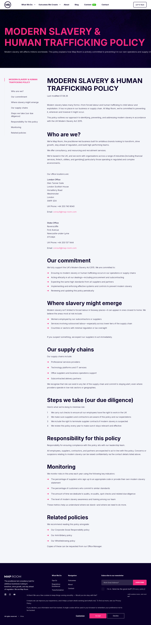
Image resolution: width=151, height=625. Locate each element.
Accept (98, 616)
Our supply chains (19, 108)
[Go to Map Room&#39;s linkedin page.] (6, 594)
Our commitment (19, 97)
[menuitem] (34, 4)
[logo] (12, 576)
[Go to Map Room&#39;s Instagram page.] (10, 594)
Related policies (18, 133)
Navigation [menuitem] (72, 575)
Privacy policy (138, 589)
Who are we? (17, 91)
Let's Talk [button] (140, 5)
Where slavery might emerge (25, 102)
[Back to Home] (7, 4)
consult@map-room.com (65, 212)
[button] (146, 620)
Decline (116, 616)
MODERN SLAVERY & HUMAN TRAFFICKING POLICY (23, 80)
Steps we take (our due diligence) (22, 114)
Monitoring (16, 127)
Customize (80, 616)
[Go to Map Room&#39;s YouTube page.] (13, 594)
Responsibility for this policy (24, 122)
